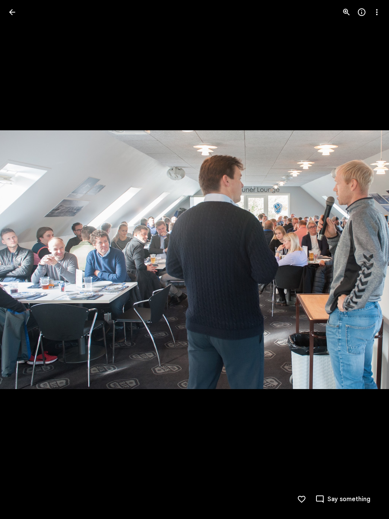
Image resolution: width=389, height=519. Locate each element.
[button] (21, 259)
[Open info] (361, 12)
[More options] (376, 12)
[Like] (301, 499)
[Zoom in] (346, 12)
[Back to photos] (12, 12)
